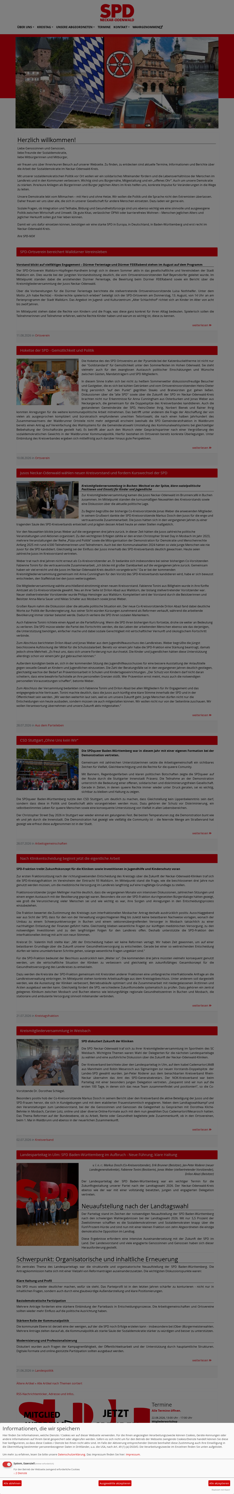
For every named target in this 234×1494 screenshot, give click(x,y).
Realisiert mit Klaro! (221, 1489)
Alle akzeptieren (219, 1483)
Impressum (133, 1454)
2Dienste (20, 1473)
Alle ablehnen (12, 1483)
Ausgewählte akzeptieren (115, 1483)
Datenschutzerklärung (71, 1454)
